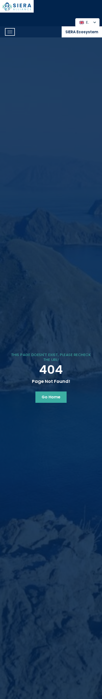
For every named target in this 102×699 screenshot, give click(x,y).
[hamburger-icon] (10, 32)
